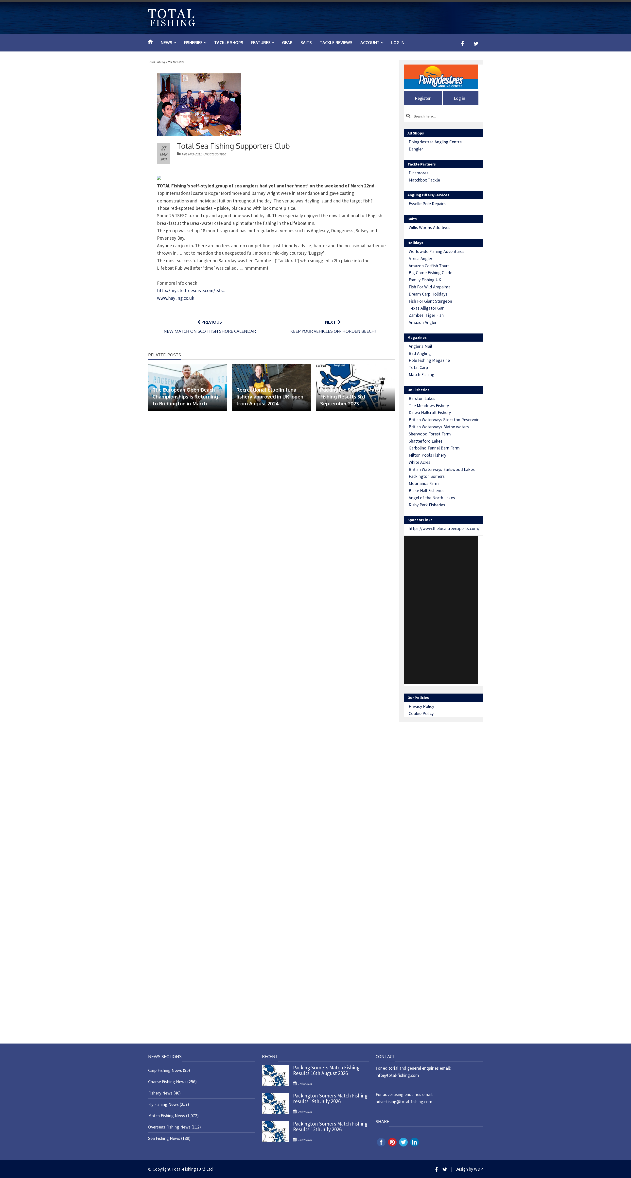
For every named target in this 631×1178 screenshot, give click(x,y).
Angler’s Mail (420, 346)
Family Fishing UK (425, 279)
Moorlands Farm (424, 483)
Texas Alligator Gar (426, 308)
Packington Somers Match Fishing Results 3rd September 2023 (351, 396)
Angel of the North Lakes (432, 497)
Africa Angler (420, 258)
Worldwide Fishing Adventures (436, 251)
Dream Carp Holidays (428, 294)
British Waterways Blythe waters (439, 427)
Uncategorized (214, 154)
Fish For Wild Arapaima (430, 287)
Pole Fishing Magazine (429, 360)
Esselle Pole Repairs (427, 203)
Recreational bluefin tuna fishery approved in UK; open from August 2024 (269, 396)
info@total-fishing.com (397, 1075)
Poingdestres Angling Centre (435, 142)
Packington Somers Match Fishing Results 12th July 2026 (330, 1126)
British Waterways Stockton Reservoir (444, 419)
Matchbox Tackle (424, 180)
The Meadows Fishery (429, 405)
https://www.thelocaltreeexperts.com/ (444, 528)
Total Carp (418, 367)
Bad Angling (420, 353)
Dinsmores (418, 173)
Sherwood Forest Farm (430, 434)
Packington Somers (427, 476)
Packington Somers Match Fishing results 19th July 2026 (330, 1098)
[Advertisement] (441, 610)
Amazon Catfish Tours (429, 265)
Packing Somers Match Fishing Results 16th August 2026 (326, 1070)
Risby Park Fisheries (427, 505)
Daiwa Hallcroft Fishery (430, 412)
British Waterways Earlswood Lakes (442, 469)
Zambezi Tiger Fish (426, 315)
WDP (478, 1169)
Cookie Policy (421, 713)
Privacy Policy (421, 706)
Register (423, 98)
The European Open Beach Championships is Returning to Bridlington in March (185, 396)
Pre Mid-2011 (192, 154)
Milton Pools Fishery (427, 455)
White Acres (419, 462)
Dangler (416, 149)
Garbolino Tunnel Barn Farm (434, 448)
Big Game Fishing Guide (430, 272)
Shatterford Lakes (425, 441)
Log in (397, 42)
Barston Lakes (422, 398)
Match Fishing (421, 374)
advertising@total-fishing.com (404, 1101)
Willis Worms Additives (429, 227)
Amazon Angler (423, 322)
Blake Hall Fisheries (426, 490)
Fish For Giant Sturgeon (430, 301)
